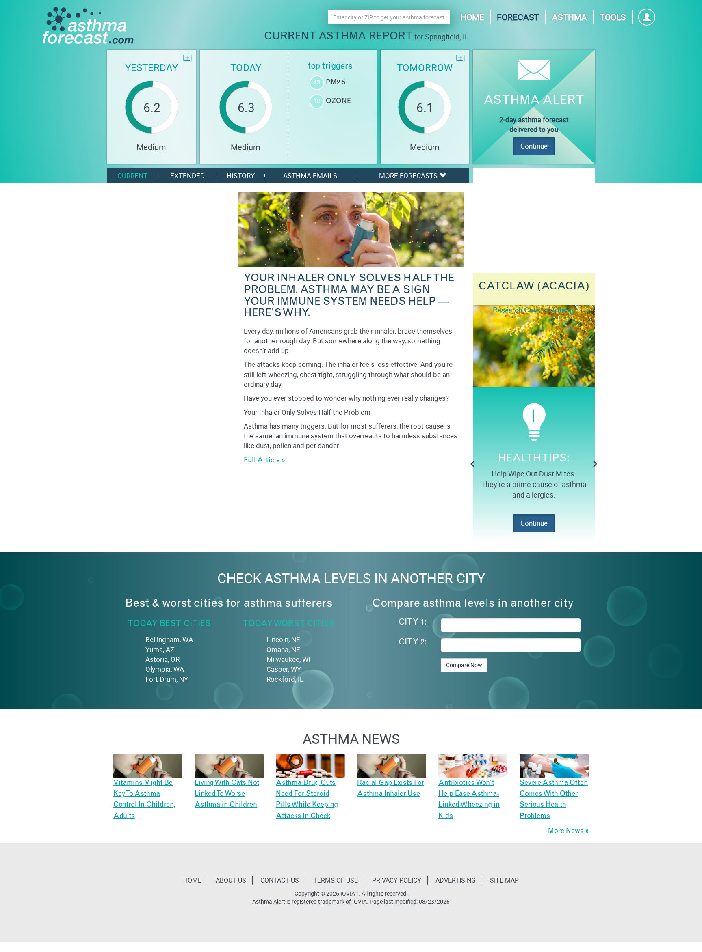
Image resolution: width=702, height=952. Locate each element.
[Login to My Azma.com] (647, 19)
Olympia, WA (164, 669)
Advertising (456, 880)
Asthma (569, 17)
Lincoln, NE (283, 639)
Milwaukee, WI (288, 659)
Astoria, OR (162, 659)
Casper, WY (283, 669)
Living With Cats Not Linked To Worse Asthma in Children (227, 794)
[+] (187, 58)
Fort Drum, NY (166, 679)
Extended (187, 175)
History (241, 175)
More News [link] (566, 831)
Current (132, 175)
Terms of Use (335, 880)
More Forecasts (409, 175)
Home (472, 17)
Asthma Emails (310, 175)
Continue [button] (534, 523)
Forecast (518, 17)
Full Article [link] (262, 460)
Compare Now (464, 665)
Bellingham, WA (169, 639)
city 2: (413, 643)
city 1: (413, 623)
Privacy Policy (396, 880)
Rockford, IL (284, 679)
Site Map (504, 880)
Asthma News (351, 738)
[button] (473, 464)
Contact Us (279, 880)
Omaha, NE (283, 649)
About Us (231, 880)
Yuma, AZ (159, 649)
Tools (613, 17)
